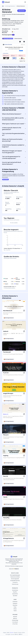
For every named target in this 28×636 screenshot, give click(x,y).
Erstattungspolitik (15, 578)
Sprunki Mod (15, 593)
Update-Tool (22, 61)
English (4, 632)
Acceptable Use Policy (15, 580)
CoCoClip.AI (15, 622)
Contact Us (15, 582)
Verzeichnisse (15, 590)
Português (8, 634)
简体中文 (16, 634)
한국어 (23, 632)
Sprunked (15, 595)
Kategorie (15, 603)
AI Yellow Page (15, 620)
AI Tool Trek (15, 623)
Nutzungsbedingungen (15, 575)
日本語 (8, 632)
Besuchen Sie (21, 10)
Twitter (15, 610)
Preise (15, 607)
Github (15, 608)
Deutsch (11, 632)
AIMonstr (15, 618)
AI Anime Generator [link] (21, 6)
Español (15, 632)
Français (20, 632)
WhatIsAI (15, 616)
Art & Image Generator (10, 6)
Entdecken (15, 601)
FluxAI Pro (15, 592)
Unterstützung (15, 584)
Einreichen (15, 605)
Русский (12, 634)
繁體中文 (20, 634)
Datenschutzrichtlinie (15, 576)
